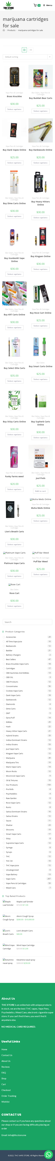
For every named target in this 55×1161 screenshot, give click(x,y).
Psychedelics (11, 793)
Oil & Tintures (12, 780)
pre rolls (9, 789)
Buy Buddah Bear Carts (40, 98)
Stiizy (8, 838)
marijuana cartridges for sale (30, 30)
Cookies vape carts (14, 690)
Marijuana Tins (12, 762)
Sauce (8, 820)
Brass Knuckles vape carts (17, 664)
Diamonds (10, 704)
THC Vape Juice (12, 865)
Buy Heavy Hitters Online (40, 203)
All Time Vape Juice (14, 641)
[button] (48, 1154)
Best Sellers (36, 92)
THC (8, 856)
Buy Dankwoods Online (40, 149)
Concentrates (12, 686)
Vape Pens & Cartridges (14, 92)
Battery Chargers (13, 655)
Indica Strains (12, 744)
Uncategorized (12, 870)
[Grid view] (24, 49)
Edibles (9, 722)
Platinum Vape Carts (14, 563)
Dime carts (11, 708)
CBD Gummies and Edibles (17, 673)
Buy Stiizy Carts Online (14, 421)
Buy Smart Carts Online (40, 366)
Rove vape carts (13, 802)
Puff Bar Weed (40, 561)
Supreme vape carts (15, 843)
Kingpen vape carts (14, 753)
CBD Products (12, 681)
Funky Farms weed (14, 476)
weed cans (11, 887)
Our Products (12, 785)
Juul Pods (40, 478)
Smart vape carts (13, 834)
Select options (14, 109)
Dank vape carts (13, 695)
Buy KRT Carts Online (14, 314)
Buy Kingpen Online (40, 256)
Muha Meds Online (40, 508)
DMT (8, 713)
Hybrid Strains (12, 735)
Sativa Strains (12, 816)
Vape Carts (10, 878)
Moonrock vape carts (15, 776)
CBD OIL (9, 677)
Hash (8, 726)
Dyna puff (10, 717)
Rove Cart (14, 593)
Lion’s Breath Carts (14, 531)
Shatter (9, 825)
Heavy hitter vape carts (16, 731)
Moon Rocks (11, 771)
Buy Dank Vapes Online (14, 149)
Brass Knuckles (14, 96)
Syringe (9, 847)
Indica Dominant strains (16, 740)
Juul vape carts (12, 749)
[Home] (4, 30)
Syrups (9, 852)
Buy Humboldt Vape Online (14, 260)
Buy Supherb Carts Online (40, 423)
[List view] (30, 49)
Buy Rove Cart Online (40, 312)
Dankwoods (11, 699)
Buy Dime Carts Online (14, 203)
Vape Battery (11, 874)
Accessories (11, 637)
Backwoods (11, 646)
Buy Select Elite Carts (14, 368)
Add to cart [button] (40, 491)
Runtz (8, 807)
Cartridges (10, 668)
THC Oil (9, 861)
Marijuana (10, 758)
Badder (9, 650)
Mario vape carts (13, 767)
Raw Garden (11, 798)
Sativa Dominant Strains (16, 811)
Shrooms (10, 829)
